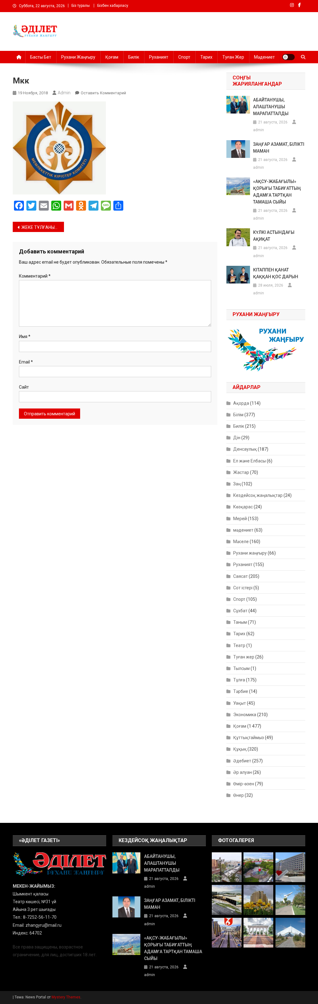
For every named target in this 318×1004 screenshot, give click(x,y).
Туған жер (233, 57)
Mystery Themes (66, 997)
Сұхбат (240, 610)
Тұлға (239, 679)
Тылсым (241, 668)
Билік (133, 57)
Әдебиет (242, 760)
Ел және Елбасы (249, 460)
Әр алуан (242, 772)
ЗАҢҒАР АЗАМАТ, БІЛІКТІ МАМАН (278, 148)
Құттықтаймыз (248, 737)
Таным (240, 622)
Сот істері (242, 587)
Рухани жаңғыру (78, 57)
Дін (236, 437)
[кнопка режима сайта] (288, 57)
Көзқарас (243, 506)
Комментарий (35, 276)
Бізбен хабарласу (112, 5)
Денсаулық (245, 449)
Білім (238, 414)
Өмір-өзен (243, 783)
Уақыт (239, 703)
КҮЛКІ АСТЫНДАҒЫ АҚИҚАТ (273, 236)
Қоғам (111, 57)
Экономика (244, 714)
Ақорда (241, 403)
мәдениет (243, 530)
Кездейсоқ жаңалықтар (258, 495)
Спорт (184, 57)
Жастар (241, 472)
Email (26, 361)
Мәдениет (264, 57)
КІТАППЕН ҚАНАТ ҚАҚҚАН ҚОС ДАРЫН (275, 273)
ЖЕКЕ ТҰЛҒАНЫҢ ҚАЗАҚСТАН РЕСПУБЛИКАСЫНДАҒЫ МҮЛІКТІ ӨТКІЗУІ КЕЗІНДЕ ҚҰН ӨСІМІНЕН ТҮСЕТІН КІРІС (42, 227)
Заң (237, 483)
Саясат (240, 576)
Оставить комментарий (103, 93)
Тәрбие (240, 691)
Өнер (238, 795)
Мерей (240, 518)
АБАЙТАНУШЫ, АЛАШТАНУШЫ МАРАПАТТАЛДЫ (270, 106)
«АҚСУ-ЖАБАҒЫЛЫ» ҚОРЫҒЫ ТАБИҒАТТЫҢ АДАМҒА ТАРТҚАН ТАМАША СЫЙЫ (277, 191)
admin (64, 92)
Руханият (158, 57)
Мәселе (241, 541)
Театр (239, 645)
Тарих (206, 57)
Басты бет (40, 57)
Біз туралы (80, 5)
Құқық (240, 749)
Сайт (24, 387)
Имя (24, 336)
